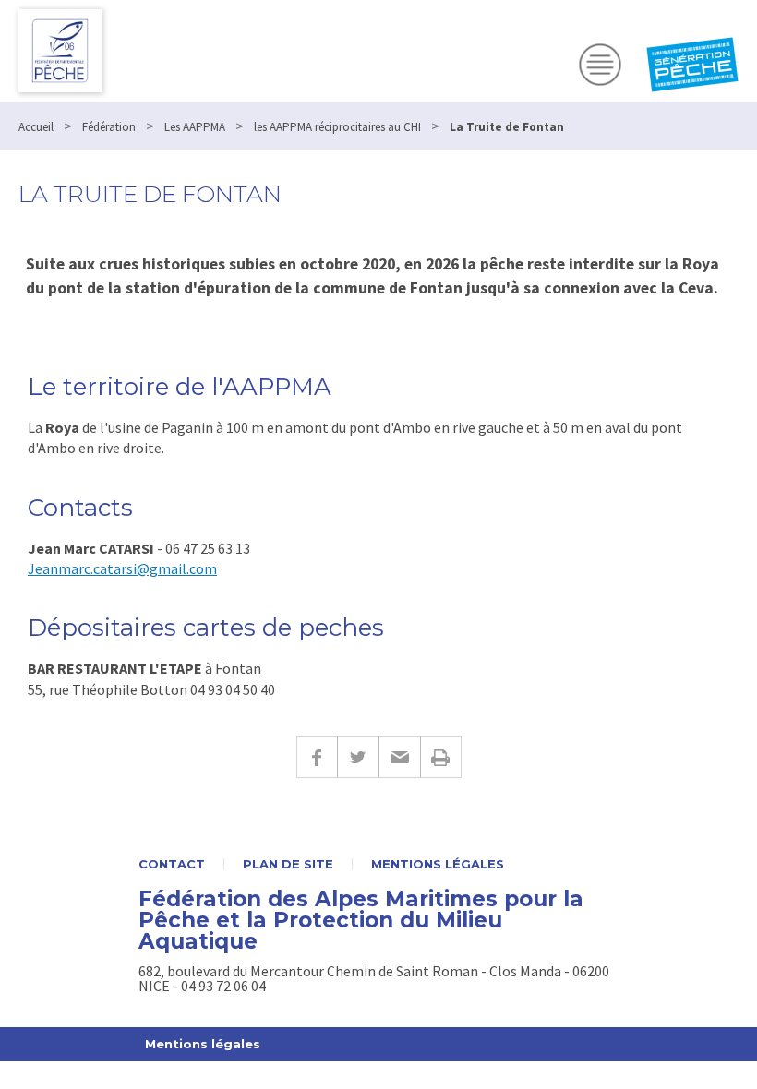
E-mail (399, 757)
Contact (171, 864)
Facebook (316, 757)
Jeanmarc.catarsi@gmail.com (122, 568)
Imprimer (441, 757)
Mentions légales (437, 864)
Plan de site (288, 864)
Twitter (357, 757)
